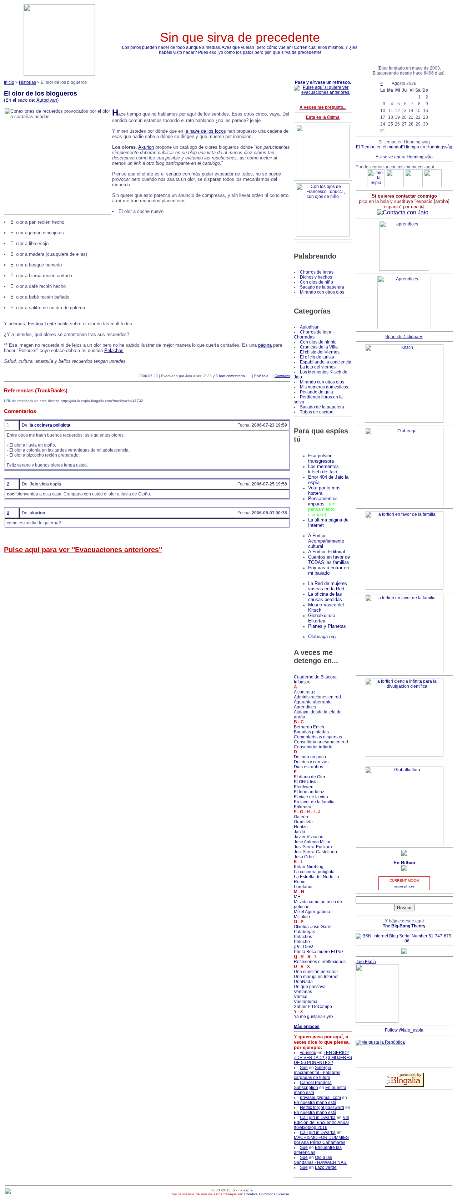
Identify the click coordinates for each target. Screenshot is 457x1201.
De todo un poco (310, 756)
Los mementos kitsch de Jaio (323, 469)
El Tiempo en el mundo (378, 146)
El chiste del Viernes (320, 352)
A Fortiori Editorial (326, 551)
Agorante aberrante (313, 701)
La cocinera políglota (314, 871)
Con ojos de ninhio (318, 342)
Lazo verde (326, 1167)
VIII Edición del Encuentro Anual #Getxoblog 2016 (321, 1122)
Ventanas (303, 991)
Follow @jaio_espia (404, 1030)
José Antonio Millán (313, 841)
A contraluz (304, 691)
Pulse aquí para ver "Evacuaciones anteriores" (83, 550)
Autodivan (46, 100)
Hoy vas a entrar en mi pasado (328, 570)
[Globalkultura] (404, 843)
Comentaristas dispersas (318, 736)
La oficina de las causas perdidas (325, 596)
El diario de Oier (309, 776)
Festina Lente (42, 323)
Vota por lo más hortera (324, 490)
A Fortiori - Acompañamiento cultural (326, 541)
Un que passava (310, 986)
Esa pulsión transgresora (321, 458)
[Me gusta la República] (380, 1042)
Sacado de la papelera (322, 287)
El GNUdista (306, 781)
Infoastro (302, 682)
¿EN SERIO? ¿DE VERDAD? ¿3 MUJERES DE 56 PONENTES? (323, 1057)
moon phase (404, 886)
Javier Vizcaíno (308, 836)
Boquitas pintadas (311, 731)
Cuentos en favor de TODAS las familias (329, 559)
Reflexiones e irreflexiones (320, 961)
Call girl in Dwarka (318, 1117)
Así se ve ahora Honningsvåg (404, 156)
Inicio (9, 82)
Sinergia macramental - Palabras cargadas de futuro (317, 1072)
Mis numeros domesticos (324, 387)
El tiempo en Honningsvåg (426, 146)
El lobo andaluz (309, 791)
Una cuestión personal (316, 971)
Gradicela (303, 821)
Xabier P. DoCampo (313, 1006)
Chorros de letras (316, 272)
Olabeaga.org (322, 636)
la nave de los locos (205, 131)
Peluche (302, 941)
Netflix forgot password (322, 1107)
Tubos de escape (316, 411)
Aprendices (305, 706)
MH (297, 896)
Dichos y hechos (316, 277)
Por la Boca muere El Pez (318, 951)
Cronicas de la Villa (319, 347)
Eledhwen (303, 786)
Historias (27, 82)
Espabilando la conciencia (325, 362)
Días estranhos (308, 766)
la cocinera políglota (50, 425)
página (265, 345)
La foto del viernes (318, 367)
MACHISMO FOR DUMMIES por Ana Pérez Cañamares (321, 1140)
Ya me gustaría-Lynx (313, 1016)
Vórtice (300, 996)
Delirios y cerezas (311, 761)
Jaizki (299, 831)
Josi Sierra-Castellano (315, 851)
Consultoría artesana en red (321, 741)
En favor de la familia (314, 801)
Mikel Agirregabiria (312, 911)
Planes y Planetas (327, 626)
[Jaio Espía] (377, 1021)
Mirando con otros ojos (322, 292)
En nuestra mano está (315, 1102)
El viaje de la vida (311, 796)
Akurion (146, 147)
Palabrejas (304, 931)
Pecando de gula (316, 392)
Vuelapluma (305, 1001)
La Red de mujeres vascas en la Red (327, 586)
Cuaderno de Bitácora (315, 677)
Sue (304, 1067)
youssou (308, 1052)
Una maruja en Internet (316, 976)
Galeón (301, 816)
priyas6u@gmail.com (320, 1097)
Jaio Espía (366, 961)
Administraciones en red (317, 696)
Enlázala (261, 376)
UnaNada (303, 981)
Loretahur (303, 886)
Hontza (301, 826)
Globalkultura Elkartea (321, 618)
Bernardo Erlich (309, 726)
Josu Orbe (304, 856)
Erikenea (302, 806)
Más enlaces (307, 1026)
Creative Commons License (266, 1194)
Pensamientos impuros (323, 501)
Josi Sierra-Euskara (313, 846)
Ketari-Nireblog (308, 866)
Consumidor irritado (313, 746)
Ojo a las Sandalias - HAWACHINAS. (320, 1160)
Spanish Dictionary (403, 336)
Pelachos (114, 350)
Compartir (282, 376)
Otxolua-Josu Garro (313, 926)
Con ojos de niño (316, 282)
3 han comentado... (232, 376)
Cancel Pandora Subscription (313, 1085)
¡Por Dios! (303, 946)
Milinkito (302, 916)
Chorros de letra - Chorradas (314, 335)
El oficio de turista (317, 357)
